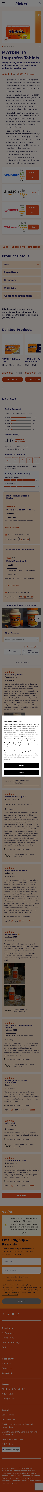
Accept (21, 772)
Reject (21, 765)
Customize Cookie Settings (13, 755)
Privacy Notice (8, 743)
